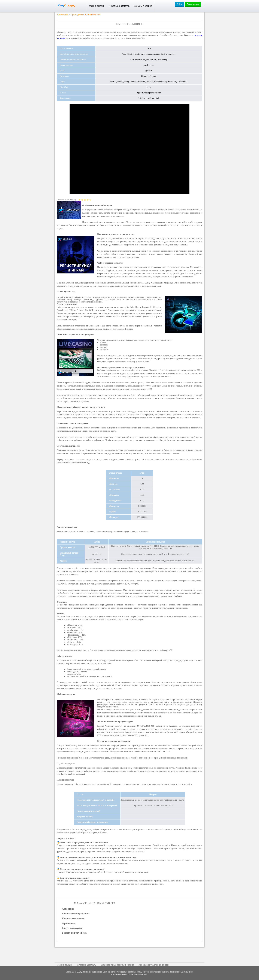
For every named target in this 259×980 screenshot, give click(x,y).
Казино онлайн (97, 6)
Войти (179, 4)
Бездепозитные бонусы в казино (117, 965)
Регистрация (193, 4)
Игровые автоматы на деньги (153, 965)
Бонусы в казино (143, 6)
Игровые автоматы (119, 6)
